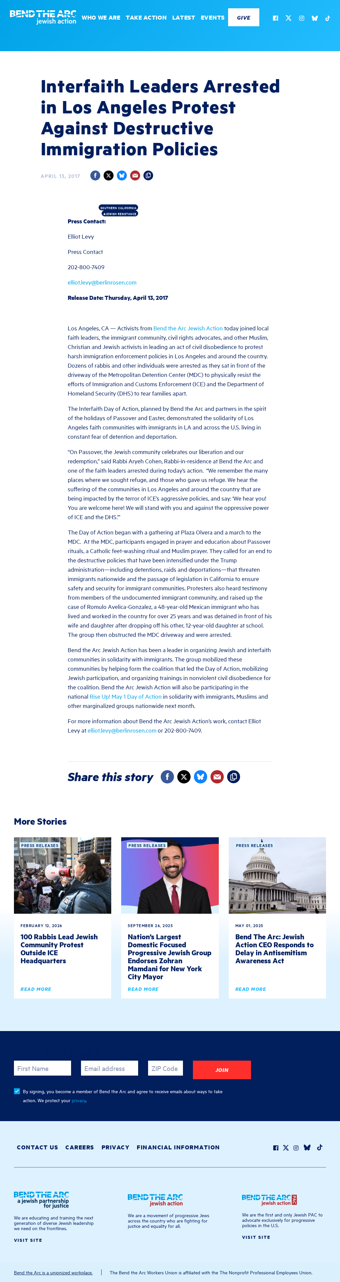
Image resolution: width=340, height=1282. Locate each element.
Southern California (118, 207)
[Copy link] (148, 175)
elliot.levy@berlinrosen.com (102, 282)
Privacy (116, 1147)
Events (213, 17)
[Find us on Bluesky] (311, 19)
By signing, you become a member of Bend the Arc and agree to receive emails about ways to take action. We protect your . (122, 1095)
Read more (36, 988)
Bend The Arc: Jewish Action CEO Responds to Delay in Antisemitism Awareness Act (274, 948)
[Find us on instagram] (298, 19)
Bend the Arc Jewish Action (188, 328)
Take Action (146, 17)
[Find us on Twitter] (285, 19)
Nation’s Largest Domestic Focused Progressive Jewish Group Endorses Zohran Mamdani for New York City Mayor (170, 956)
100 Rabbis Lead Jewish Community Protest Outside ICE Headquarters (59, 948)
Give (243, 17)
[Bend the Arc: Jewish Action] (43, 19)
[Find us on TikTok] (324, 19)
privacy (79, 1100)
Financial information (178, 1147)
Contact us (37, 1147)
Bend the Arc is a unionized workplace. (53, 1272)
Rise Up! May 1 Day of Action (126, 696)
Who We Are (101, 17)
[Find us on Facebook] (272, 19)
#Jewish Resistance (120, 213)
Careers (79, 1147)
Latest (184, 17)
